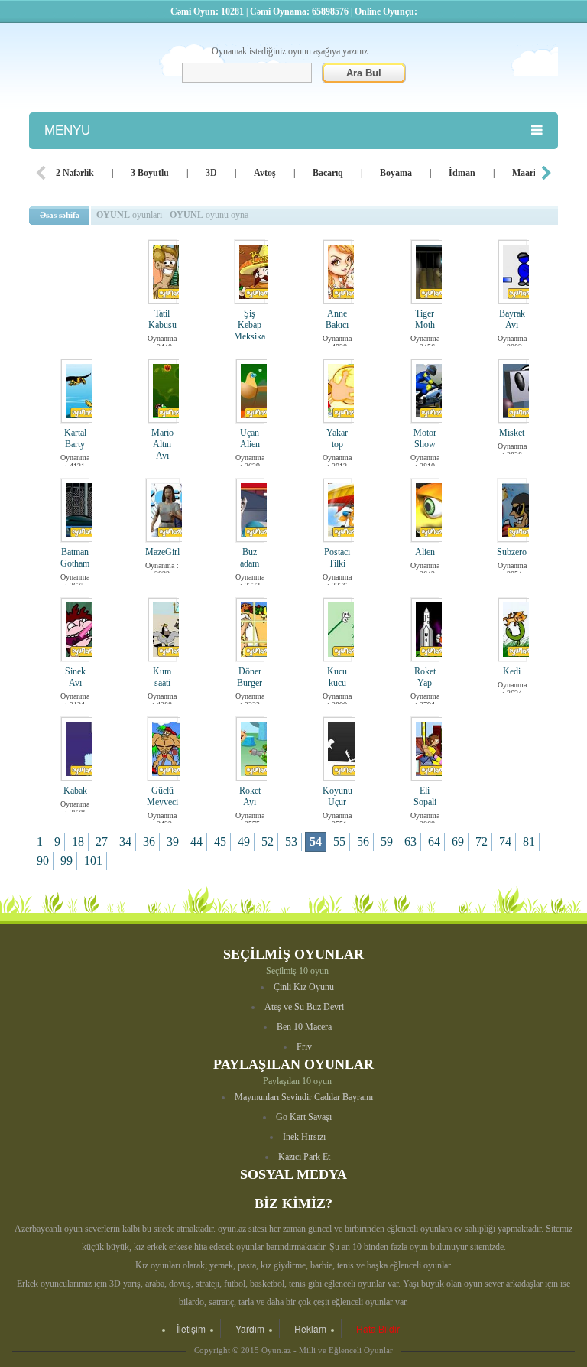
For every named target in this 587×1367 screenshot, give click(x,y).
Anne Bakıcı (337, 319)
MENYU (67, 130)
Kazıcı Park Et (304, 1156)
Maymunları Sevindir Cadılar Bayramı (304, 1097)
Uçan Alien (250, 438)
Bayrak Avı (512, 319)
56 (363, 841)
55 (339, 841)
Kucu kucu (337, 677)
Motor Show (424, 438)
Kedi (512, 671)
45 (220, 841)
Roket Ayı (250, 796)
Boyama (396, 172)
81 (529, 841)
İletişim (191, 1328)
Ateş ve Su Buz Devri (304, 1007)
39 (173, 841)
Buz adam (249, 558)
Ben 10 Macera (304, 1026)
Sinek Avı (75, 677)
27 (102, 841)
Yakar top (337, 438)
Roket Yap (425, 677)
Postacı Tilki (337, 558)
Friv (304, 1046)
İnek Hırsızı (304, 1137)
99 (66, 860)
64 (434, 841)
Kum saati (162, 677)
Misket (511, 432)
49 (244, 841)
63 (410, 841)
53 (291, 841)
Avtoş (265, 172)
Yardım (249, 1328)
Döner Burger (249, 677)
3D (211, 172)
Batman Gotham (74, 558)
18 (78, 841)
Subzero (512, 552)
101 (93, 860)
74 (505, 841)
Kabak (75, 790)
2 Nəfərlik (75, 172)
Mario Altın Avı (162, 444)
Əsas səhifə (59, 214)
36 (149, 841)
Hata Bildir (378, 1328)
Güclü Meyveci (162, 796)
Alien (425, 552)
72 (481, 841)
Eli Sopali (424, 796)
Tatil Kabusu (162, 319)
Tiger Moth (425, 319)
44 (196, 841)
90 (43, 860)
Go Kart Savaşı (304, 1117)
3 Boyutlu (150, 172)
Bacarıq (328, 172)
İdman (462, 172)
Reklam (310, 1328)
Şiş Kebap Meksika (249, 325)
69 (458, 841)
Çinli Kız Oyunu (304, 987)
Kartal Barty (75, 438)
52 (267, 841)
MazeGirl (162, 552)
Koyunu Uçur (337, 796)
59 (387, 841)
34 (125, 841)
